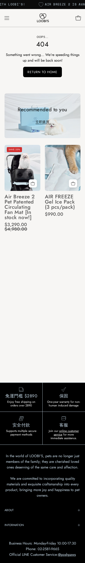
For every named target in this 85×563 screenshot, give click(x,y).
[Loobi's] (42, 18)
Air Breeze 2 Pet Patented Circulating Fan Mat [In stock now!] (20, 207)
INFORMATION (14, 525)
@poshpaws (67, 554)
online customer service (66, 433)
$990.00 (54, 214)
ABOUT (9, 510)
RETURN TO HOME (42, 72)
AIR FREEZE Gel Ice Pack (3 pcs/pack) (60, 202)
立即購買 (42, 122)
